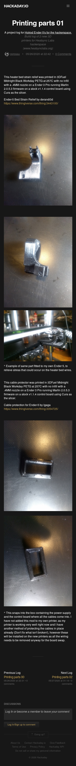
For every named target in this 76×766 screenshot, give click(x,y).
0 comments (67, 682)
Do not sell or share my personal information (38, 750)
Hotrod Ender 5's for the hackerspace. (48, 32)
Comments (63, 54)
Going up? (39, 734)
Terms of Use (19, 746)
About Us (15, 742)
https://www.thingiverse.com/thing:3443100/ (31, 103)
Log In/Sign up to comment (21, 724)
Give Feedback (57, 742)
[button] (68, 6)
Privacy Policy (37, 746)
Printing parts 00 (14, 676)
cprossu (15, 54)
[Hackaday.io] (16, 6)
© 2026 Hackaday (38, 757)
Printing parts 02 (62, 676)
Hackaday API (56, 746)
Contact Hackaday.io (35, 742)
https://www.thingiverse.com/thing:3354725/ (31, 409)
